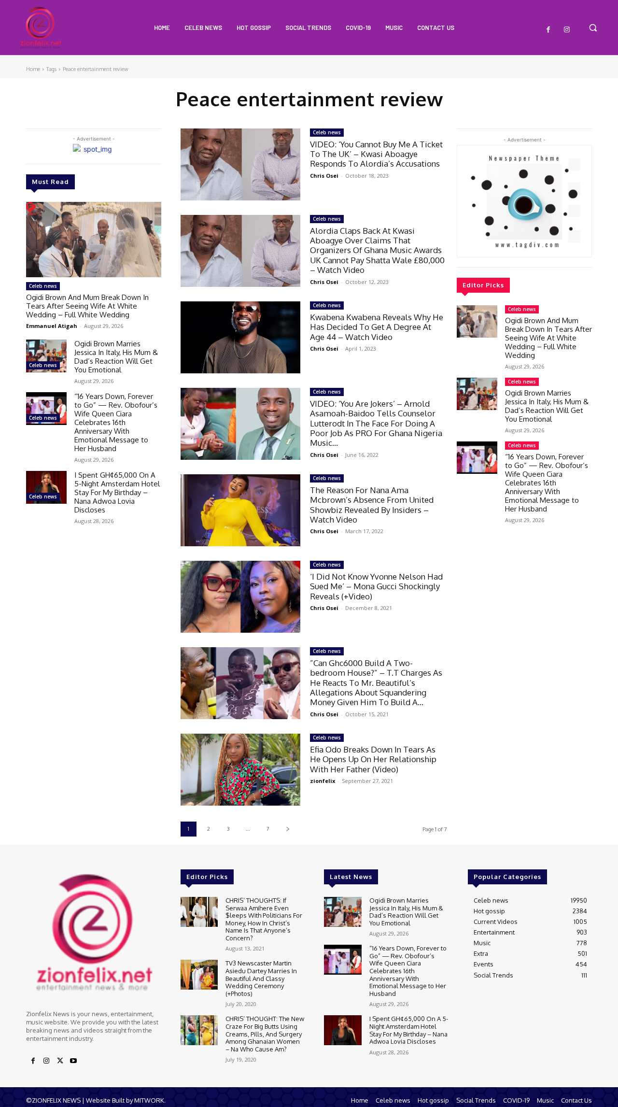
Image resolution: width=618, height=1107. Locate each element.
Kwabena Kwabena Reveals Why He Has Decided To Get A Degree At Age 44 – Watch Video (376, 327)
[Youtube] (73, 1061)
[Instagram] (567, 30)
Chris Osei (324, 175)
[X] (60, 1061)
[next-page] (287, 829)
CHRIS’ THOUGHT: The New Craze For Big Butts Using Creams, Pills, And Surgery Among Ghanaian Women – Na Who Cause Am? (264, 1033)
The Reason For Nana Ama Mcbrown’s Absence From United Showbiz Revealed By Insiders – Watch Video (372, 505)
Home (33, 69)
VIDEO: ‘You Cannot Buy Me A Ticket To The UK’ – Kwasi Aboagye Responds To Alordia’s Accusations (376, 154)
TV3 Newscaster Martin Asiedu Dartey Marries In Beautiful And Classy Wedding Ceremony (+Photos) (261, 978)
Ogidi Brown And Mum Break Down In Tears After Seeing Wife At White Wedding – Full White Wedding (87, 306)
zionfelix (322, 780)
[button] (593, 27)
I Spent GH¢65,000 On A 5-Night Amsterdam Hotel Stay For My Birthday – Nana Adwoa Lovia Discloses (117, 492)
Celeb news (43, 286)
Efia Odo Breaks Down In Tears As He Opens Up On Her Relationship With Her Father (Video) (373, 759)
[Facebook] (548, 30)
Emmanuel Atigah (51, 325)
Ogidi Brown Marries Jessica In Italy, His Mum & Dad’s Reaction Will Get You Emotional (116, 356)
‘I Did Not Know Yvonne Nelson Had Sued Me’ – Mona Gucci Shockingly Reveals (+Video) (376, 586)
